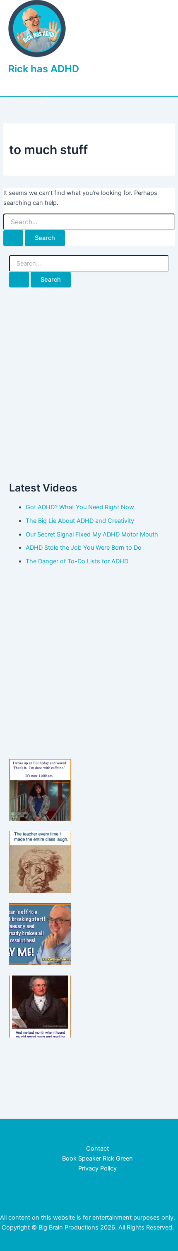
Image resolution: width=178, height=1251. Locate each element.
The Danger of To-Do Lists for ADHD (77, 561)
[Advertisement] (89, 384)
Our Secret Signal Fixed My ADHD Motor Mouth (92, 534)
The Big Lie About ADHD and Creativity (80, 521)
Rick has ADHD (43, 69)
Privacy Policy (97, 1168)
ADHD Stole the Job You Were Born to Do (84, 547)
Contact (97, 1148)
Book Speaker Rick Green (97, 1158)
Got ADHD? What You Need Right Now (80, 507)
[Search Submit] (13, 238)
